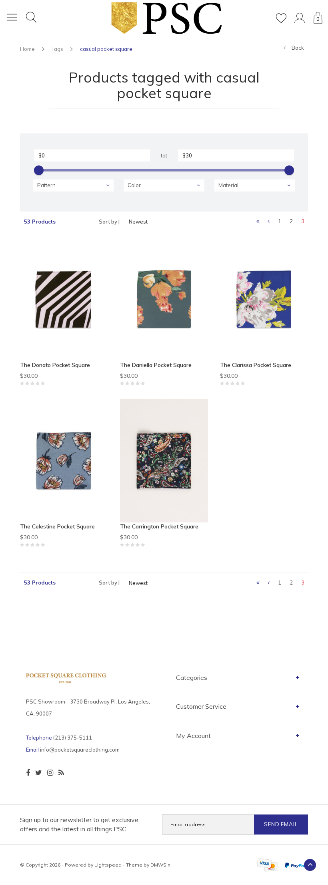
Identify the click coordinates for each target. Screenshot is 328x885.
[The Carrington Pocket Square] (164, 460)
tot (164, 155)
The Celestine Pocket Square (57, 526)
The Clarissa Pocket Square (255, 365)
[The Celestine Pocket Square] (64, 460)
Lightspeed (108, 865)
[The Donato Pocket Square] (64, 299)
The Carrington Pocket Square (159, 526)
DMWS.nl (161, 865)
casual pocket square (106, 49)
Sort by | (109, 221)
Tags (57, 49)
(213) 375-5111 (72, 737)
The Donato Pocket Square (55, 365)
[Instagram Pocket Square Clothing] (50, 773)
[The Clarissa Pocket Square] (264, 299)
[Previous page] (268, 222)
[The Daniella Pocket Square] (164, 299)
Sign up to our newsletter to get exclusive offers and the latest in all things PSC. (79, 824)
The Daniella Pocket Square (156, 365)
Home (27, 49)
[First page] (258, 222)
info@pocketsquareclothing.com (80, 749)
